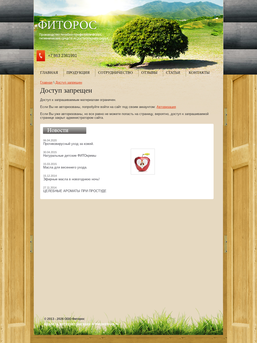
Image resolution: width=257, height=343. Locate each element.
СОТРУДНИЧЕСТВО (115, 73)
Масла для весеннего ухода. (65, 167)
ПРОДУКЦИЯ (78, 73)
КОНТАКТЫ (199, 73)
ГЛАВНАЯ (49, 73)
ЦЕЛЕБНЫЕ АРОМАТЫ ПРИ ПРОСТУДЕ (74, 191)
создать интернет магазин (67, 324)
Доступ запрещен (68, 82)
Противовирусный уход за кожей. (68, 144)
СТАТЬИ (173, 73)
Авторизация (166, 107)
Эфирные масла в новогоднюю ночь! (71, 179)
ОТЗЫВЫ (149, 73)
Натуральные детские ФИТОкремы (69, 155)
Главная (46, 82)
